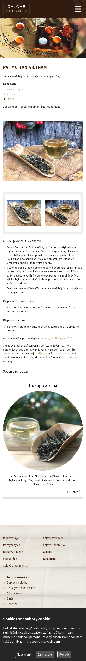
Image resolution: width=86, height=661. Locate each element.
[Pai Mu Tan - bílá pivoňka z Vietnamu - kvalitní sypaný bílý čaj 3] (24, 213)
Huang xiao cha (43, 440)
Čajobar (47, 552)
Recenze (12, 604)
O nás (10, 599)
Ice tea (11, 94)
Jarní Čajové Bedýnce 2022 (56, 338)
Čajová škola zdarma (15, 565)
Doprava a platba (17, 583)
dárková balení (61, 353)
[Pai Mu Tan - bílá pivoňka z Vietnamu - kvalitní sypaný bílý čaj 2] (62, 213)
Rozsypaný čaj (12, 545)
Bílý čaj (11, 99)
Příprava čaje (11, 538)
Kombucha (49, 559)
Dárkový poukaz (13, 552)
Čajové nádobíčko (54, 545)
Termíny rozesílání (18, 577)
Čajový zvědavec (53, 538)
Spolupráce (10, 559)
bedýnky (40, 353)
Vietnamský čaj (15, 89)
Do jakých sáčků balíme (21, 588)
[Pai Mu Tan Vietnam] (43, 152)
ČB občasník (14, 593)
